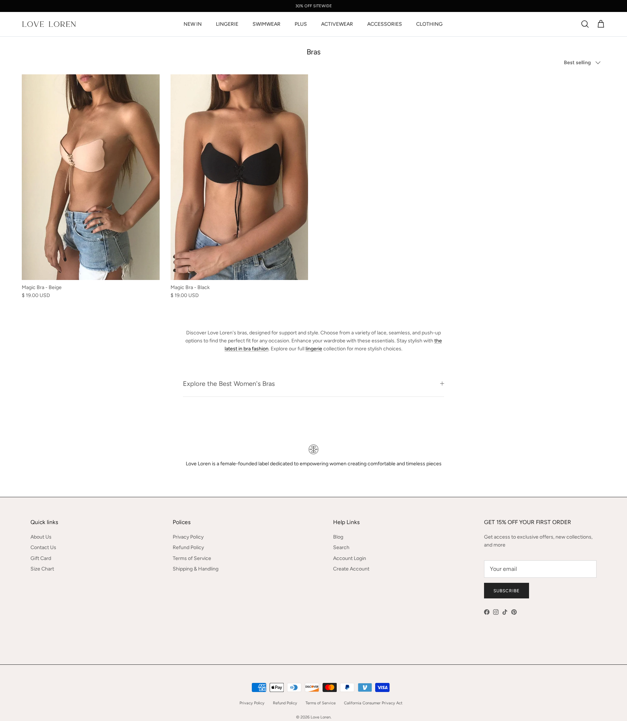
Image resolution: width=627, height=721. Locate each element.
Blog (338, 537)
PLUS (301, 24)
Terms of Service (192, 558)
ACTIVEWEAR (337, 24)
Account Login (349, 558)
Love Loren (321, 717)
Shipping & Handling (195, 569)
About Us (41, 537)
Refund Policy (188, 547)
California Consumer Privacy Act (373, 703)
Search (341, 547)
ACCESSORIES (384, 24)
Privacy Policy (188, 537)
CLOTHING (429, 24)
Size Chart (42, 569)
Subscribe (506, 590)
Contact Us (43, 547)
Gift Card (40, 558)
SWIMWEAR (266, 24)
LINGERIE (227, 24)
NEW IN (193, 24)
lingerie (314, 349)
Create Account (351, 569)
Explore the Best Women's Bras (229, 384)
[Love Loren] (49, 24)
